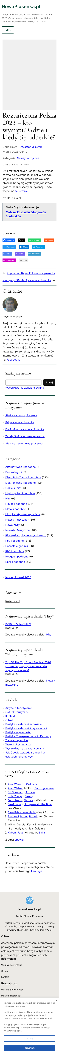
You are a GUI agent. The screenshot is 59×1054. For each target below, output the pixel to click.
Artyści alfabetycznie (18, 708)
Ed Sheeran (15, 792)
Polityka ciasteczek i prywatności (26, 728)
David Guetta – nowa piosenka (24, 429)
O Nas (9, 720)
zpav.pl (19, 839)
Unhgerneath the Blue (38, 804)
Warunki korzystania (18, 744)
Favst (20, 832)
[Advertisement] (29, 77)
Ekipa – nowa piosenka (19, 422)
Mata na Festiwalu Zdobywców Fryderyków (26, 214)
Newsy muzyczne (28, 158)
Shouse (28, 800)
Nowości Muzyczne (17, 530)
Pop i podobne (14, 540)
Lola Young (15, 796)
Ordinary (31, 784)
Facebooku (13, 359)
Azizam (30, 792)
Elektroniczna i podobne (20, 482)
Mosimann (14, 804)
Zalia (42, 832)
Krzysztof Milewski (30, 146)
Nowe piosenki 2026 (18, 577)
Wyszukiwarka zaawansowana (24, 387)
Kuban (12, 832)
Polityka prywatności (18, 732)
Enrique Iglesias (18, 816)
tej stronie (21, 191)
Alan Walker (15, 788)
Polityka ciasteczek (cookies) (23, 724)
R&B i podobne (14, 551)
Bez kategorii (13, 472)
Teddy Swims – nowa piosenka (25, 436)
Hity (7, 498)
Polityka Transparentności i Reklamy (28, 736)
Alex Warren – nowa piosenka (24, 443)
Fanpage (36, 871)
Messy (29, 796)
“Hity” (48, 634)
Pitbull (33, 816)
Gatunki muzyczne (17, 712)
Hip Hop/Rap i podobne (20, 493)
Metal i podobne (15, 509)
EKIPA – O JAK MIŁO (18, 624)
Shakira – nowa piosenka (21, 415)
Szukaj (49, 382)
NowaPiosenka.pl (21, 6)
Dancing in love (44, 788)
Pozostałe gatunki (16, 546)
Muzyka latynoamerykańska (22, 514)
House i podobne (16, 503)
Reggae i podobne (16, 556)
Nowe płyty (12, 524)
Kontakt (10, 716)
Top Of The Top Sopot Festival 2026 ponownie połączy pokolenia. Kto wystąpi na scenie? (28, 666)
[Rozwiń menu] (8, 30)
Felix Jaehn (15, 800)
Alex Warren (15, 784)
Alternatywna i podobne (20, 466)
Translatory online (16, 740)
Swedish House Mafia (22, 812)
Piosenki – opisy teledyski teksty (25, 535)
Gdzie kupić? (13, 488)
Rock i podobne (15, 561)
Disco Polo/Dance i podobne (23, 477)
